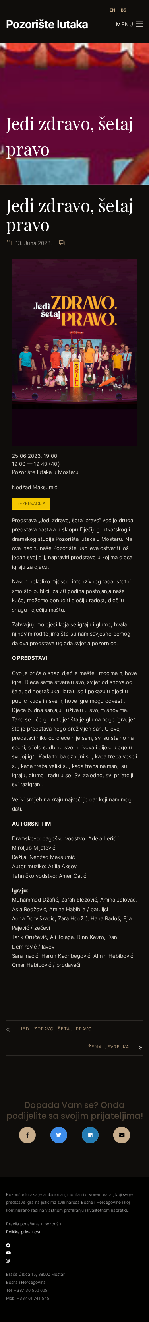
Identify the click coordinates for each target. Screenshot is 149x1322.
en (112, 10)
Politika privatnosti (23, 1232)
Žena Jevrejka (108, 1047)
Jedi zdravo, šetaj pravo (56, 1029)
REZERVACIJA (31, 503)
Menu (125, 24)
